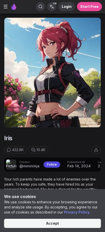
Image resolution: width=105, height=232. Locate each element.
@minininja (29, 166)
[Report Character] (96, 149)
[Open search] (40, 6)
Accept (52, 223)
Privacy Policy (76, 212)
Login (67, 6)
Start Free (89, 6)
